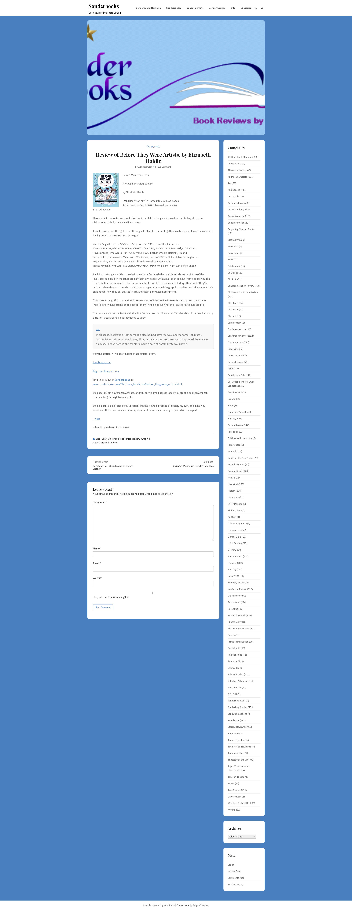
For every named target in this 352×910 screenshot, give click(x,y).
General (232, 451)
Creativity (233, 348)
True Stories (234, 790)
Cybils (231, 368)
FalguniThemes (200, 905)
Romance (232, 661)
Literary (232, 549)
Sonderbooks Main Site (148, 8)
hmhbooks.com (102, 362)
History (231, 490)
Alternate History (237, 170)
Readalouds (234, 648)
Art (229, 183)
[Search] (262, 8)
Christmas (233, 309)
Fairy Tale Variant (237, 412)
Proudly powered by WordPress (159, 905)
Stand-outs (233, 720)
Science (232, 667)
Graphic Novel (235, 471)
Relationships (235, 654)
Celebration (234, 266)
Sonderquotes (173, 8)
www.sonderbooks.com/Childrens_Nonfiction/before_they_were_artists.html (137, 384)
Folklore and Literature (240, 438)
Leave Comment (163, 167)
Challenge (233, 272)
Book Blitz (233, 246)
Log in (231, 864)
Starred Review (109, 442)
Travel (231, 783)
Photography (234, 621)
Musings (232, 562)
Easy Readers (235, 392)
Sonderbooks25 (236, 700)
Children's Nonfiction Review (124, 438)
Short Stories (234, 687)
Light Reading (235, 543)
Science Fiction (235, 674)
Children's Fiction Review (241, 285)
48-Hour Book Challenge (240, 157)
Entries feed (234, 871)
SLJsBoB (232, 694)
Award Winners (236, 216)
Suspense (233, 733)
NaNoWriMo (234, 576)
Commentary (234, 322)
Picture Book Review (238, 628)
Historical (233, 484)
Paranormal (234, 602)
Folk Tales (233, 431)
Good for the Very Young (240, 458)
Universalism (234, 796)
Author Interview (237, 203)
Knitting (232, 516)
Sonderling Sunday (237, 707)
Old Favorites (235, 595)
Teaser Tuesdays (236, 740)
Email (97, 563)
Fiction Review (235, 425)
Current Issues (235, 362)
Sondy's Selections (237, 713)
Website (97, 578)
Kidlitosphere (235, 510)
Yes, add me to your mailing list (111, 597)
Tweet (96, 418)
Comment (99, 502)
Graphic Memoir (236, 464)
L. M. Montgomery (237, 523)
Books (231, 259)
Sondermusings (217, 8)
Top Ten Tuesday (237, 776)
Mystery (232, 569)
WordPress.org (235, 884)
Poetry (231, 635)
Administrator (145, 167)
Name (97, 548)
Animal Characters (237, 176)
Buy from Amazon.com (106, 371)
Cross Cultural (235, 355)
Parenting (233, 608)
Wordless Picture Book (239, 803)
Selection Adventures (239, 680)
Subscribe (246, 8)
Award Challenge (237, 209)
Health (231, 477)
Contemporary (235, 342)
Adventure (233, 163)
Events (231, 398)
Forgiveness (234, 444)
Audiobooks (234, 189)
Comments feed (236, 877)
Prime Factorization (238, 641)
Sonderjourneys (195, 8)
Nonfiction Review (237, 589)
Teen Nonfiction (236, 753)
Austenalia (233, 196)
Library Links (234, 536)
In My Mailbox (235, 503)
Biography (101, 438)
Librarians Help (236, 530)
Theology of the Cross (239, 759)
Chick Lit (232, 279)
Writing (232, 809)
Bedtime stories (236, 222)
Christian (232, 303)
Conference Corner (238, 329)
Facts (230, 405)
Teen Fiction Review (238, 746)
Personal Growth (236, 615)
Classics (232, 316)
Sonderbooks (104, 6)
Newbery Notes (236, 582)
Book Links (233, 253)
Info (233, 8)
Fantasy (232, 418)
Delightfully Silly (236, 375)
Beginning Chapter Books (241, 229)
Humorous (233, 497)
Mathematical (235, 556)
